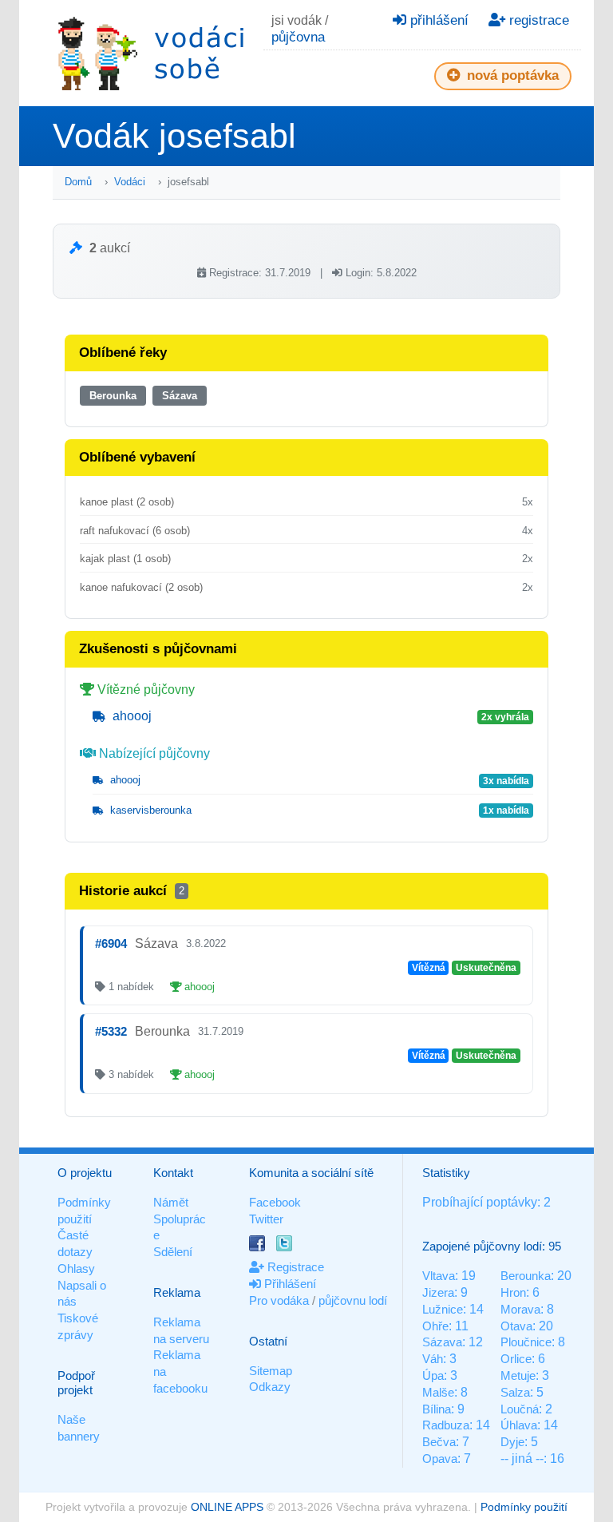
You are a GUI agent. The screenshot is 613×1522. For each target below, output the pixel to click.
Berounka (112, 396)
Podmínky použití (524, 1506)
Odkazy (270, 1386)
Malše (438, 1392)
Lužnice (442, 1309)
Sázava (179, 396)
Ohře (435, 1326)
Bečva (439, 1442)
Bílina (436, 1409)
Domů (78, 182)
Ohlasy (76, 1268)
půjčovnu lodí (352, 1300)
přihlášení (437, 20)
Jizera (438, 1292)
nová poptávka (511, 75)
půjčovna (298, 37)
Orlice (516, 1358)
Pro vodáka (279, 1300)
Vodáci (129, 182)
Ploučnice (526, 1342)
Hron (513, 1292)
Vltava (438, 1275)
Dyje (512, 1442)
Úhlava (518, 1425)
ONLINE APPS (227, 1506)
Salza (515, 1392)
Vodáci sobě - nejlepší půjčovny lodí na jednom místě (150, 53)
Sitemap (270, 1370)
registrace (537, 20)
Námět (170, 1202)
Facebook (275, 1202)
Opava (439, 1458)
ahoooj (130, 716)
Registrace (294, 1267)
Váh (432, 1358)
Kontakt (173, 1172)
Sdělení (172, 1251)
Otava (516, 1326)
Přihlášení (288, 1283)
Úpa (433, 1375)
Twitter (266, 1219)
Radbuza (445, 1425)
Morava (520, 1309)
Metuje (518, 1375)
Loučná (519, 1409)
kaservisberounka (149, 810)
